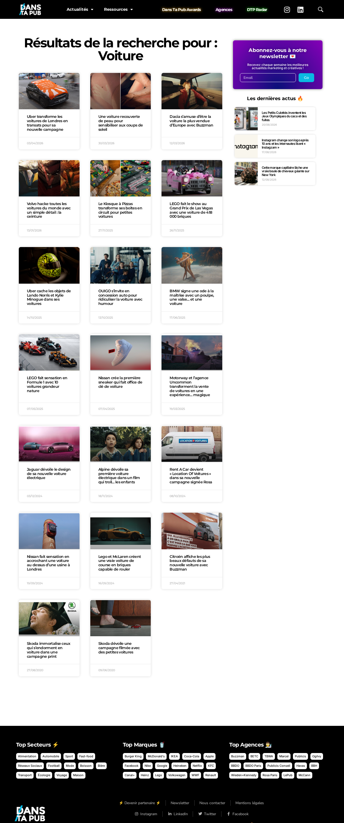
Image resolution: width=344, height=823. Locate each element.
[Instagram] (287, 9)
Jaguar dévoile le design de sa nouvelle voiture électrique (48, 473)
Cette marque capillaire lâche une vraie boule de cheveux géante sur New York (285, 171)
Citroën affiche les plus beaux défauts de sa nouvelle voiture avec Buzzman (190, 563)
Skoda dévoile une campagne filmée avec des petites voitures (119, 648)
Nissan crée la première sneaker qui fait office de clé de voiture (120, 382)
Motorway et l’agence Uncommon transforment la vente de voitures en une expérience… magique (190, 386)
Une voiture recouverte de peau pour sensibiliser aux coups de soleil (120, 123)
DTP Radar (257, 9)
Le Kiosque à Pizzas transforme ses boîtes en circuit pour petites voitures (120, 210)
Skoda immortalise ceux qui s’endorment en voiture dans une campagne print (48, 650)
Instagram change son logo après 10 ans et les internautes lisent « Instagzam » (285, 143)
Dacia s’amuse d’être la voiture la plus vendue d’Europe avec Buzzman (191, 121)
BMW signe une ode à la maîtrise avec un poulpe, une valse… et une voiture (192, 297)
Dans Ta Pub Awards (181, 9)
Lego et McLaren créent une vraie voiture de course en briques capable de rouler (119, 563)
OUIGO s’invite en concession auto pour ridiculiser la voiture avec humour (120, 297)
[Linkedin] (300, 9)
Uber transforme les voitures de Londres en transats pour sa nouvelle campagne (47, 123)
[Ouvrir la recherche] (320, 9)
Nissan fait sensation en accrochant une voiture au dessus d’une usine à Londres (48, 563)
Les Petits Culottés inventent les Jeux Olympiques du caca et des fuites (284, 116)
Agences (224, 9)
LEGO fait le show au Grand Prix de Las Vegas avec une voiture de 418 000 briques (191, 210)
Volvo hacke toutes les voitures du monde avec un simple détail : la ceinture (49, 210)
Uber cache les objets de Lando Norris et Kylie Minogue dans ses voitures (49, 297)
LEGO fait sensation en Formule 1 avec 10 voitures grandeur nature (47, 384)
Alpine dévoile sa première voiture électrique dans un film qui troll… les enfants (119, 475)
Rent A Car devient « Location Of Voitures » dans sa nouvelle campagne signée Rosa (191, 475)
